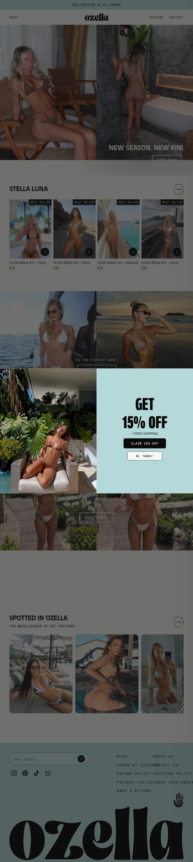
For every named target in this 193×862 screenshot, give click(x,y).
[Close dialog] (5, 374)
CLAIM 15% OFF (144, 443)
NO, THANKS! (145, 456)
